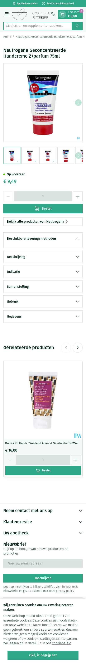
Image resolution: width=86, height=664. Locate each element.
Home (7, 37)
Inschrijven (43, 578)
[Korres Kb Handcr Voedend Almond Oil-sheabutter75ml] (43, 400)
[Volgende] (78, 102)
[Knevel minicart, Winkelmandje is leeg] (62, 14)
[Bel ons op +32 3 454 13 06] (53, 14)
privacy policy (65, 591)
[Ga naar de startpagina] (30, 14)
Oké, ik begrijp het (43, 655)
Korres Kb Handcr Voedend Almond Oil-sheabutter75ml (41, 443)
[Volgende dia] (78, 348)
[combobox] (37, 26)
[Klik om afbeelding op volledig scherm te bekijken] (43, 102)
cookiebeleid (61, 643)
